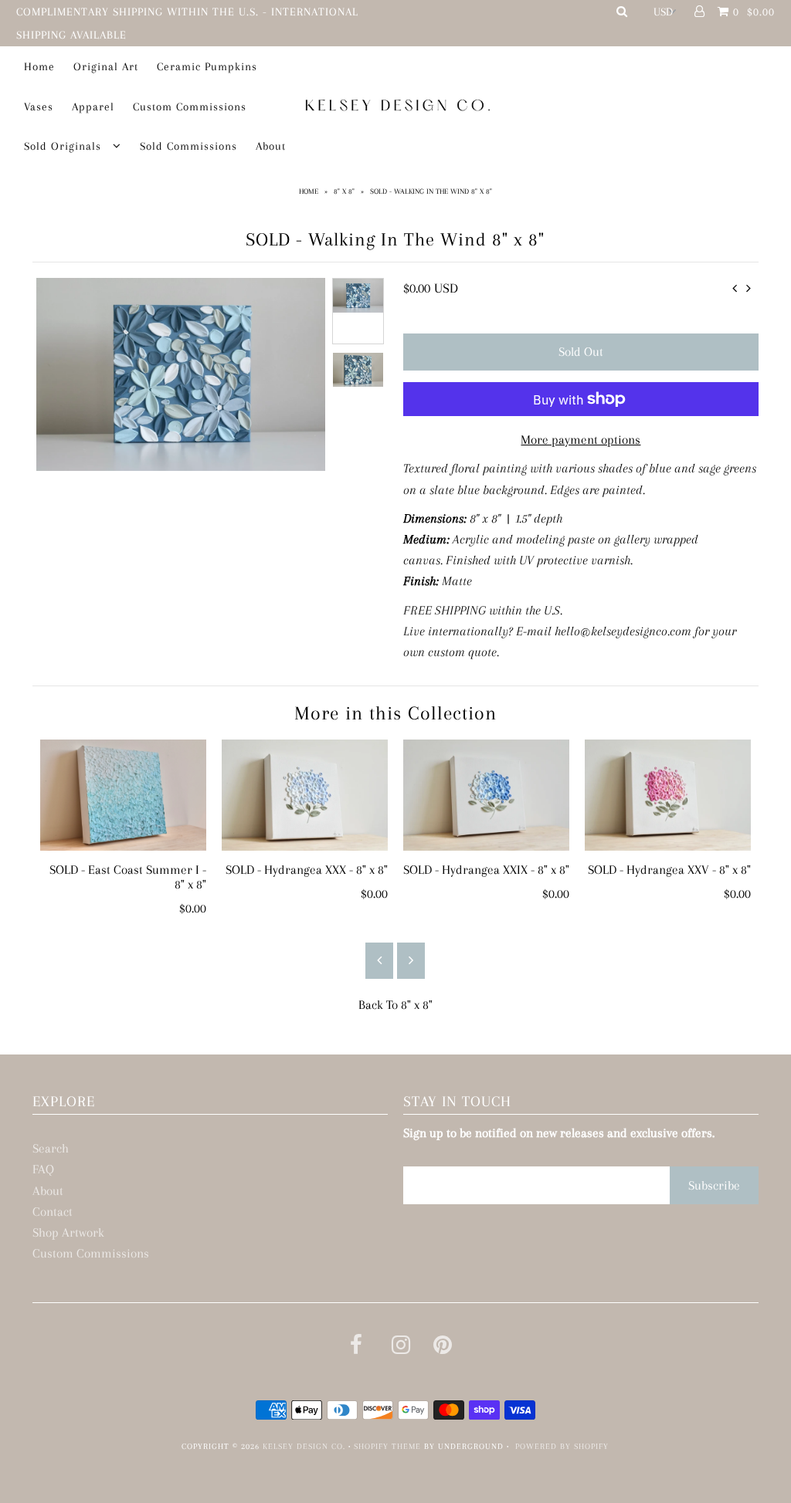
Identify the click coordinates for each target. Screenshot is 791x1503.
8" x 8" (344, 191)
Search (50, 1148)
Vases (38, 106)
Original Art (105, 66)
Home (39, 66)
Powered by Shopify (562, 1446)
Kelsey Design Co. (304, 1446)
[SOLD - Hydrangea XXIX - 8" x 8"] (486, 795)
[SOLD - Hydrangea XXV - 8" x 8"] (668, 795)
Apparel (93, 106)
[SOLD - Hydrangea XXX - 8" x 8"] (305, 795)
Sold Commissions (188, 146)
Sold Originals (64, 146)
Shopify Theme (387, 1446)
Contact (52, 1211)
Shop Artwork (68, 1232)
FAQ (43, 1169)
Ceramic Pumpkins (207, 66)
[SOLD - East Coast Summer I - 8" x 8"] (123, 795)
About (271, 146)
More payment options (580, 439)
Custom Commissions (189, 106)
